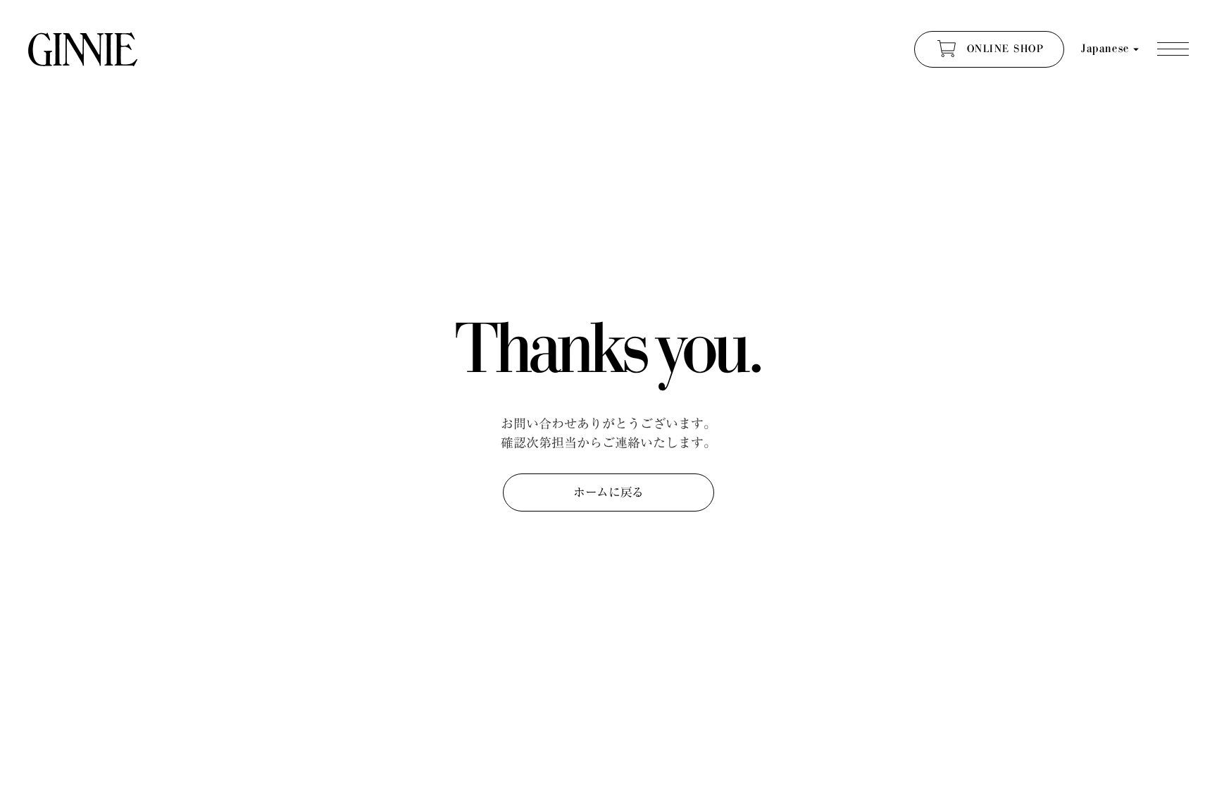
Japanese (1105, 49)
